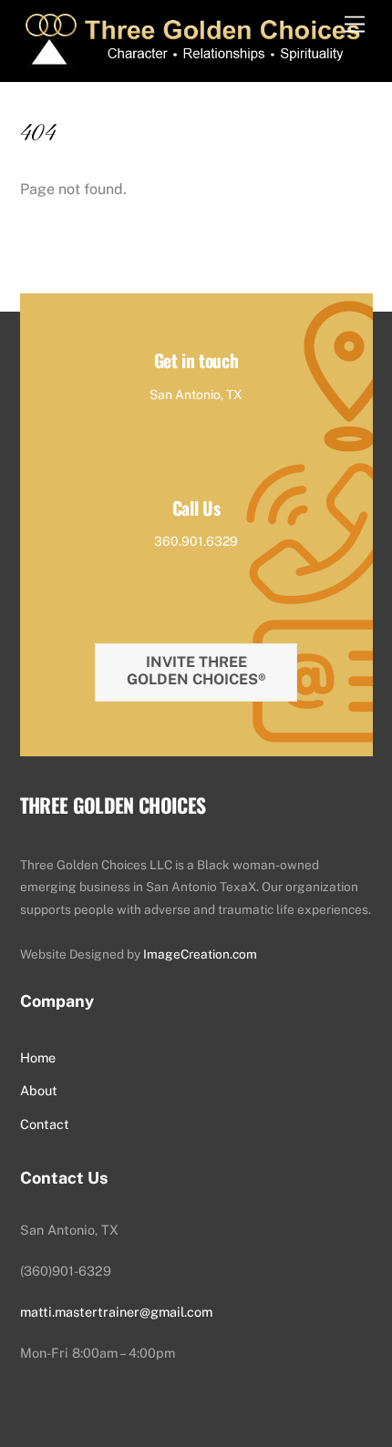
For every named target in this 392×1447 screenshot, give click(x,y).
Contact (44, 1124)
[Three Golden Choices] (190, 58)
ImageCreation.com (200, 954)
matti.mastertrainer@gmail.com (116, 1311)
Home (38, 1057)
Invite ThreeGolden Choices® (196, 670)
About (38, 1090)
